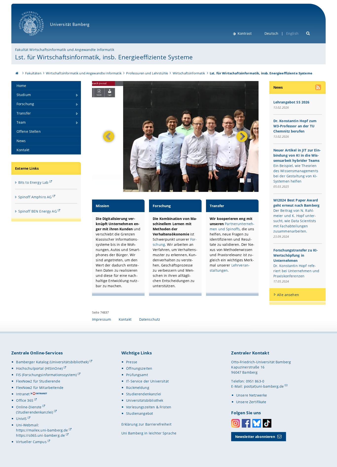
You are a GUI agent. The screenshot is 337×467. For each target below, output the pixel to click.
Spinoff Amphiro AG (35, 197)
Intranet (23, 394)
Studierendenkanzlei (143, 394)
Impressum (101, 319)
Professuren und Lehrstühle (147, 73)
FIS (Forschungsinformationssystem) (46, 374)
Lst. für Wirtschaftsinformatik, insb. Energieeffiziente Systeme (104, 57)
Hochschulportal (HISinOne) (39, 368)
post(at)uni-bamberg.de (264, 386)
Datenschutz (149, 319)
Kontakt (125, 319)
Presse (131, 362)
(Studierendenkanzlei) (34, 412)
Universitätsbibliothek (144, 400)
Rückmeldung (137, 387)
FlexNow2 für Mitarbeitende (39, 387)
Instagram (235, 423)
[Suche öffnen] (308, 33)
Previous (108, 136)
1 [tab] (242, 180)
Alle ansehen (288, 294)
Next (241, 136)
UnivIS (21, 418)
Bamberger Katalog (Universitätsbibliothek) (52, 362)
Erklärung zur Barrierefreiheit (146, 424)
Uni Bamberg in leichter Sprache (148, 433)
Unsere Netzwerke (251, 395)
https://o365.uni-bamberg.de (40, 435)
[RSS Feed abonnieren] (318, 87)
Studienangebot (139, 413)
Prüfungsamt (137, 374)
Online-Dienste (28, 407)
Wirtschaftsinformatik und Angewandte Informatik (84, 73)
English (292, 33)
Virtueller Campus (31, 441)
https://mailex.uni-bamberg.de (42, 430)
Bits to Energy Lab (33, 182)
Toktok (267, 423)
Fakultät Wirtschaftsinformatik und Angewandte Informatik (64, 49)
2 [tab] (249, 180)
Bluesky (256, 423)
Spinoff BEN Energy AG (37, 211)
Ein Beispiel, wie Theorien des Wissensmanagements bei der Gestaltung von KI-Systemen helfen (295, 173)
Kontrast (244, 33)
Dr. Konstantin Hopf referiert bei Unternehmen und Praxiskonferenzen (296, 270)
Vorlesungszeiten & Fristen (148, 407)
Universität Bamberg (36, 38)
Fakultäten (33, 73)
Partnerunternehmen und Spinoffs (232, 226)
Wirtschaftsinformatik (189, 73)
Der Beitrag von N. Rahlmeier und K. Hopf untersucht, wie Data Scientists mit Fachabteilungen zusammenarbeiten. (294, 221)
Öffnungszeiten (139, 368)
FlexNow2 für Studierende (38, 381)
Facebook (246, 423)
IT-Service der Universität (147, 381)
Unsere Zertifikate (251, 402)
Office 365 (24, 400)
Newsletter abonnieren (255, 436)
